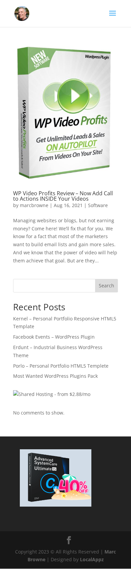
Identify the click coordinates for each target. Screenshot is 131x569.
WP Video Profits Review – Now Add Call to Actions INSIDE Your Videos (63, 196)
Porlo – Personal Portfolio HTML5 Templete (60, 366)
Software (98, 205)
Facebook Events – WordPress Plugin (54, 337)
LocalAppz (92, 559)
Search (106, 285)
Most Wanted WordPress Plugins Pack (55, 376)
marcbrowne (34, 205)
